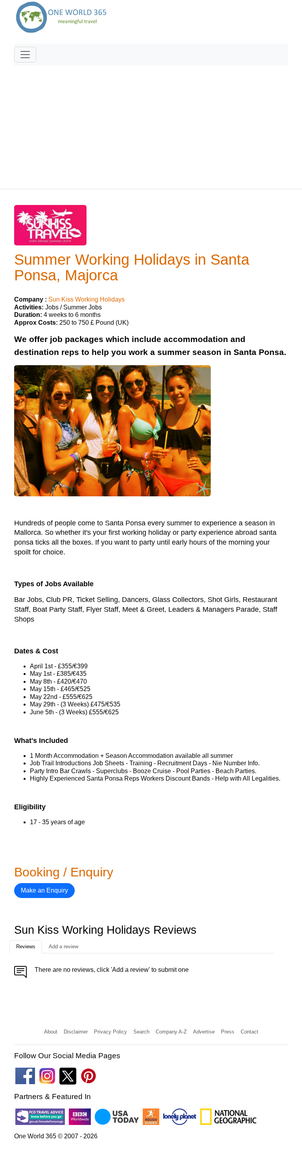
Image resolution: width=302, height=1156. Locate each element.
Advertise (204, 1032)
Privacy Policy (110, 1032)
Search (141, 1032)
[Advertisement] (151, 124)
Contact (249, 1032)
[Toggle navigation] (25, 54)
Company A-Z (171, 1032)
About (50, 1032)
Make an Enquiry (44, 890)
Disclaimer (76, 1032)
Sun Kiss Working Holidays (86, 299)
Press (227, 1032)
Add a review (63, 946)
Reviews (25, 946)
